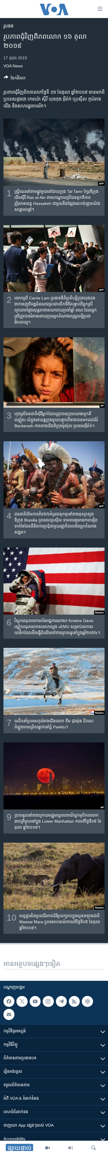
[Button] (15, 79)
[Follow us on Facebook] (8, 1001)
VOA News (13, 66)
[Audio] (70, 1148)
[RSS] (74, 1001)
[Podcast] (87, 1001)
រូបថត (8, 25)
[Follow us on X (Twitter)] (21, 1001)
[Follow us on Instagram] (48, 1001)
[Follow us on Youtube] (35, 1001)
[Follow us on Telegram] (61, 1001)
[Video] (47, 1148)
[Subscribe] (8, 1014)
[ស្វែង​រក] (93, 1148)
